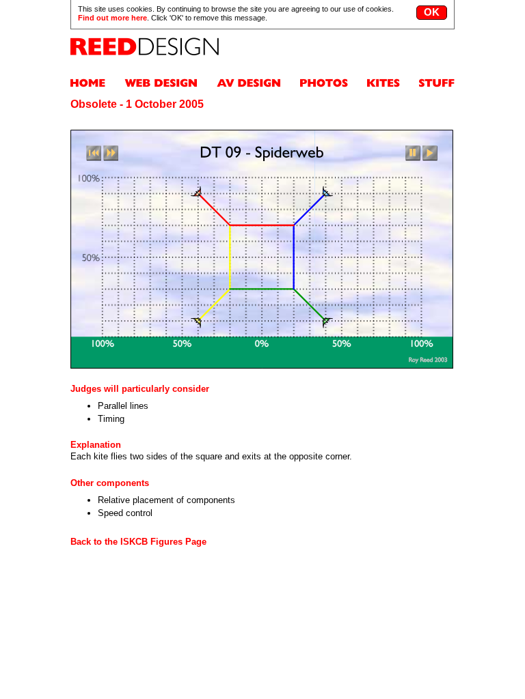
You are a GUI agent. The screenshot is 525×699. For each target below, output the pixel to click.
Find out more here (112, 18)
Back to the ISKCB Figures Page (138, 542)
